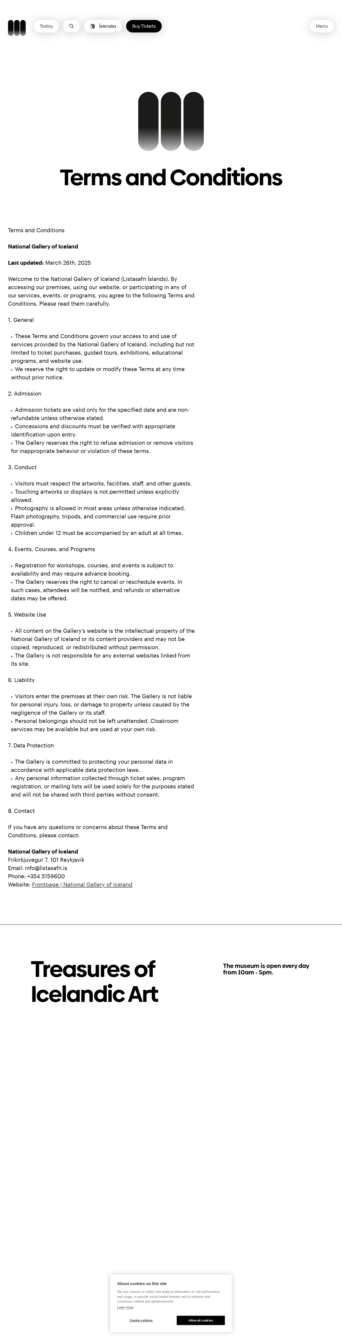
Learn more (125, 1307)
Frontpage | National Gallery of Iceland (82, 884)
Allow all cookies (201, 1320)
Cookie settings (141, 1320)
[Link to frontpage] (17, 28)
